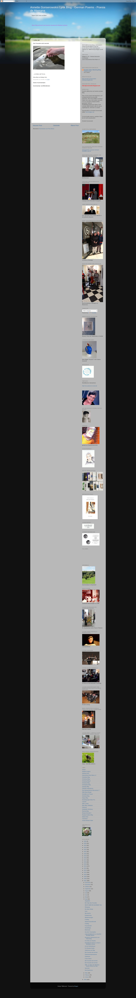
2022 (85, 849)
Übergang (87, 907)
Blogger (76, 986)
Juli (86, 892)
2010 (85, 874)
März (86, 972)
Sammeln (87, 968)
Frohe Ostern (88, 958)
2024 (85, 845)
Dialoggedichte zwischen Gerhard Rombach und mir (90, 150)
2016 (85, 862)
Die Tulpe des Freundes (91, 903)
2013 (85, 868)
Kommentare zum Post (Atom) (46, 128)
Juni (86, 894)
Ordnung (84, 807)
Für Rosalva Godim (90, 948)
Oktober (87, 886)
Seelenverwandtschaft (90, 921)
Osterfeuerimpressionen (91, 954)
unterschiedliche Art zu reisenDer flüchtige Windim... (93, 934)
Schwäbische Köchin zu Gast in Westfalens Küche (92, 943)
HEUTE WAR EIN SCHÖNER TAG (93, 905)
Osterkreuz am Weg (90, 950)
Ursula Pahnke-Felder (87, 820)
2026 (85, 841)
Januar (87, 977)
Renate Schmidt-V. (86, 813)
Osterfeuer (87, 956)
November (88, 884)
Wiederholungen (89, 917)
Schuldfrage (88, 927)
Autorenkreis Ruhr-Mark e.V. (89, 775)
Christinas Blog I (86, 779)
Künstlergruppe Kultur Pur (88, 799)
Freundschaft (88, 925)
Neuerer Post (37, 125)
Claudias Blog (85, 786)
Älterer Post (75, 125)
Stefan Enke (85, 816)
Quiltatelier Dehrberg (87, 809)
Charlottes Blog (86, 777)
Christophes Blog (86, 784)
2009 (85, 876)
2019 (85, 855)
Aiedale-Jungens (86, 771)
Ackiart (84, 769)
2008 (85, 878)
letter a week (85, 803)
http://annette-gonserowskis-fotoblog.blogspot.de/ (89, 79)
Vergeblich (87, 900)
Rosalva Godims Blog (87, 815)
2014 (85, 866)
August (87, 890)
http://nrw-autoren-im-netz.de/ (89, 385)
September (88, 888)
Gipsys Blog (85, 797)
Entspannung (88, 915)
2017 (85, 860)
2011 (85, 872)
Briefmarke (87, 929)
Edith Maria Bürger (87, 792)
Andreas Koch (85, 773)
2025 (85, 843)
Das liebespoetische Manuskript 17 (91, 790)
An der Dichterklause (90, 946)
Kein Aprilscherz (89, 970)
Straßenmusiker (87, 71)
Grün (86, 911)
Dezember (88, 882)
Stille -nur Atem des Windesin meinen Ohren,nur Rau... (92, 965)
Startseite (56, 125)
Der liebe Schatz (89, 909)
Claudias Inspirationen (87, 788)
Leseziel (84, 801)
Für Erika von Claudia (90, 940)
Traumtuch (85, 818)
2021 (85, 851)
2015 (85, 864)
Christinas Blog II (86, 781)
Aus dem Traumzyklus (90, 932)
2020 (85, 853)
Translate (94, 312)
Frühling (87, 919)
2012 (85, 870)
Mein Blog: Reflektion (87, 805)
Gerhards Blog (85, 796)
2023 (85, 847)
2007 (85, 880)
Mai (86, 897)
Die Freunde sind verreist (91, 952)
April (86, 899)
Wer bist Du (88, 913)
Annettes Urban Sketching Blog (92, 69)
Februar (87, 975)
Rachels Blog (85, 811)
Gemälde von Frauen (87, 794)
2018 (85, 857)
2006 (85, 979)
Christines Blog (86, 782)
